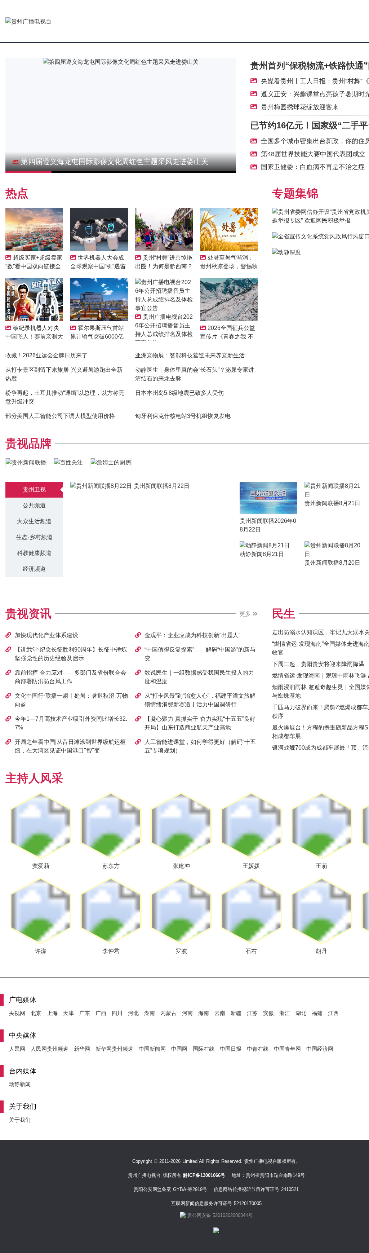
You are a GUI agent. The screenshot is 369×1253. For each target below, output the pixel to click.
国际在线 (203, 1049)
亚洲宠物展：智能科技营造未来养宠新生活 (190, 355)
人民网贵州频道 (49, 1049)
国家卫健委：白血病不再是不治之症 (313, 167)
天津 (68, 1013)
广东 (84, 1013)
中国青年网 (287, 1049)
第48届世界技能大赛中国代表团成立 (313, 154)
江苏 (252, 1013)
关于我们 (20, 1120)
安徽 (268, 1013)
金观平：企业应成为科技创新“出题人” (192, 635)
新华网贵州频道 (114, 1049)
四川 (117, 1013)
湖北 (300, 1013)
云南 (219, 1013)
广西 (100, 1013)
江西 (333, 1013)
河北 (133, 1013)
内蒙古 (168, 1013)
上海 (52, 1013)
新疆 (236, 1013)
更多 (246, 614)
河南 (187, 1013)
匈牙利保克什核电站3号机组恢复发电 (183, 416)
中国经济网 (319, 1049)
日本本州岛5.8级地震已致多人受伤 (179, 393)
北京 (36, 1013)
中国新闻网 (152, 1049)
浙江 (284, 1013)
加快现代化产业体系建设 (46, 635)
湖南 (149, 1013)
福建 (317, 1013)
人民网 (17, 1049)
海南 (203, 1013)
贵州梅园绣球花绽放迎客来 (300, 107)
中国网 (179, 1049)
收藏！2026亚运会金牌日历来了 (46, 355)
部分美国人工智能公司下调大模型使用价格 (60, 416)
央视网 (17, 1013)
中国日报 (230, 1049)
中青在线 (257, 1049)
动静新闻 (20, 1084)
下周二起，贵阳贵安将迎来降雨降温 (318, 664)
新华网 (82, 1049)
